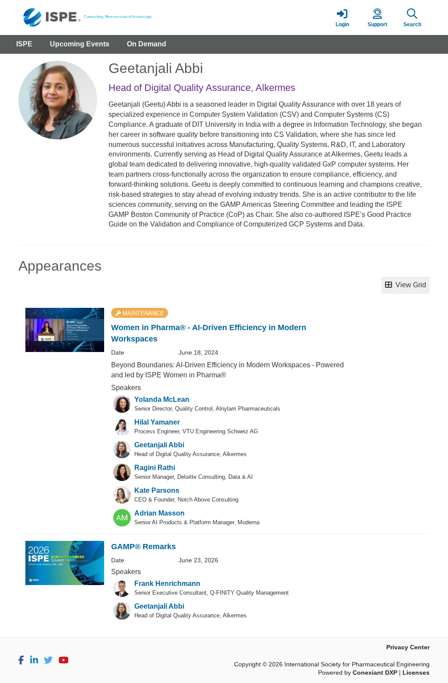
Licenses (416, 672)
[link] (342, 17)
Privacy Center (408, 647)
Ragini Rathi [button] (154, 467)
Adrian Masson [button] (159, 513)
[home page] (101, 17)
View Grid (409, 285)
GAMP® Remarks (143, 546)
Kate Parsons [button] (156, 490)
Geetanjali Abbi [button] (159, 445)
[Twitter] (48, 660)
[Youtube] (64, 660)
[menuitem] (24, 44)
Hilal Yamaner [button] (157, 422)
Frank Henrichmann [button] (167, 583)
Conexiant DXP (375, 672)
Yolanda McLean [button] (161, 399)
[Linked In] (34, 660)
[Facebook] (21, 660)
